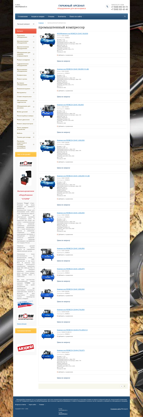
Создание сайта (116, 409)
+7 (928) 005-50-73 (119, 7)
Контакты (62, 16)
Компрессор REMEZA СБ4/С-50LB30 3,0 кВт (73, 69)
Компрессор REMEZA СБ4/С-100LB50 (71, 248)
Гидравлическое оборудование (23, 64)
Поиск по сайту (76, 16)
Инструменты (21, 92)
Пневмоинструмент (23, 88)
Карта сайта (32, 404)
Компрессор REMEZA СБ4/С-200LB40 (71, 289)
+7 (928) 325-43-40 (119, 9)
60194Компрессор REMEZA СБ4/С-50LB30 (72, 33)
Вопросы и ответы (20, 404)
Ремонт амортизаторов (25, 123)
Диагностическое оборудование (23, 47)
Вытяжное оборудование (22, 84)
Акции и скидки (37, 16)
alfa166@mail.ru (63, 414)
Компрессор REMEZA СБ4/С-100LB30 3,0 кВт (73, 176)
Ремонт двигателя (23, 119)
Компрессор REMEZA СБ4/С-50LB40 (70, 105)
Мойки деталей (22, 112)
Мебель (19, 133)
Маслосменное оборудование (22, 70)
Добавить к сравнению (66, 55)
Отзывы (51, 16)
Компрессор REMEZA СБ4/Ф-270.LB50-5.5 (72, 330)
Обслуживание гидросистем (22, 101)
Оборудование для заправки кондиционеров (23, 54)
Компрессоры (22, 75)
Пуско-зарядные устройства (22, 128)
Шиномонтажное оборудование (22, 42)
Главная (41, 23)
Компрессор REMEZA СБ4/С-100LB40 (71, 213)
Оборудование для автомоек (23, 107)
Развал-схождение (23, 60)
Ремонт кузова (22, 79)
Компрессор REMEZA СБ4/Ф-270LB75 (71, 350)
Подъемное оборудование (22, 36)
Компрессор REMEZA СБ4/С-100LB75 (71, 269)
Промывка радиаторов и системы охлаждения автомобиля (22, 144)
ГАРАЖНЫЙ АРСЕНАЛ (71, 5)
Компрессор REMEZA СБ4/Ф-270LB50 (71, 310)
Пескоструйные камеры (25, 116)
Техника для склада (24, 137)
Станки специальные (24, 96)
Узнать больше (21, 324)
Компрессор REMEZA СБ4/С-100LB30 (71, 140)
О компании (23, 16)
